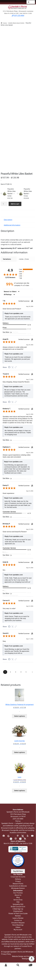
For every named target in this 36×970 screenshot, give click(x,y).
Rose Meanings (18, 925)
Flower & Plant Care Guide (18, 913)
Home (5, 23)
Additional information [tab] (12, 225)
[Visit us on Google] (8, 836)
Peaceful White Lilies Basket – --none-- (11, 192)
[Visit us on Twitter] (22, 836)
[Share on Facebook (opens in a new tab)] (9, 367)
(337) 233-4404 (18, 15)
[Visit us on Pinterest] (18, 836)
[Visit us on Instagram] (15, 839)
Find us (18, 821)
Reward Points (18, 884)
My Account (6, 965)
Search (18, 965)
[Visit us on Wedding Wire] (20, 839)
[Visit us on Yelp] (27, 836)
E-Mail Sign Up (18, 909)
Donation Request (18, 923)
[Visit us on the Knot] (11, 839)
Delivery (18, 879)
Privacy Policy (6, 954)
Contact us (18, 920)
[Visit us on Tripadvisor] (13, 836)
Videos (18, 927)
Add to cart (15, 204)
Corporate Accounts (18, 877)
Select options (19, 716)
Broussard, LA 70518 (18, 816)
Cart (28, 964)
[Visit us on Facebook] (3, 836)
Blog (18, 897)
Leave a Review (18, 918)
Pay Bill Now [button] (18, 871)
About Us (18, 895)
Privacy (18, 881)
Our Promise (18, 893)
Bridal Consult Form (18, 907)
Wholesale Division (18, 888)
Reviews (18, 916)
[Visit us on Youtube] (32, 836)
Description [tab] (8, 220)
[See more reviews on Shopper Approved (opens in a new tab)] (16, 367)
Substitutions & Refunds (18, 886)
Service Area (18, 900)
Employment (18, 911)
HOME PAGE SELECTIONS (16, 23)
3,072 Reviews (10, 277)
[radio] (26, 269)
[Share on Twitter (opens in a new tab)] (12, 367)
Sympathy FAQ (18, 904)
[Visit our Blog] (25, 839)
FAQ (17, 902)
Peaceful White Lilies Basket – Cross (28, 192)
